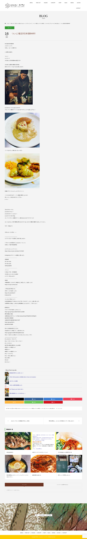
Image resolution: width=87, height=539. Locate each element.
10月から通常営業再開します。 (16, 385)
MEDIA (72, 2)
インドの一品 (42, 408)
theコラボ (9, 27)
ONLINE (46, 2)
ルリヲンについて (25, 408)
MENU (31, 2)
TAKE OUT (38, 2)
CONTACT (78, 8)
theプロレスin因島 (14, 381)
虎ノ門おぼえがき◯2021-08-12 (16, 389)
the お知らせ (52, 408)
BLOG (66, 2)
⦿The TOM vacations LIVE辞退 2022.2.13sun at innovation (23, 377)
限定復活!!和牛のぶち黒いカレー (16, 373)
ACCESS (78, 2)
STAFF (60, 2)
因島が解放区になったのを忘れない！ (18, 393)
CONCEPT (53, 2)
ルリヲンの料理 (37, 408)
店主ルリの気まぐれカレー (16, 408)
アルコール (47, 408)
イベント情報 (31, 408)
